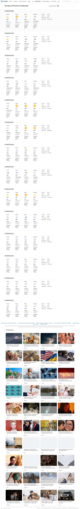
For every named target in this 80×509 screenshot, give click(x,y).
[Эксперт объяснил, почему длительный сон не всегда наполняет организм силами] (49, 498)
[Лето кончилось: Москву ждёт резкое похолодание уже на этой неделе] (49, 393)
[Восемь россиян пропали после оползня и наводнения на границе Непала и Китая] (31, 463)
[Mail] (1, 1)
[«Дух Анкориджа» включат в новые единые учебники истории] (31, 428)
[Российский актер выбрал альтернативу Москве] (14, 463)
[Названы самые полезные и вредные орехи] (31, 358)
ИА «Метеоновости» (76, 508)
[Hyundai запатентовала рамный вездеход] (66, 498)
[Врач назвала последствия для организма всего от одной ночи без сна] (14, 498)
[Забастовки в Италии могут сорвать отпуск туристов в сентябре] (14, 376)
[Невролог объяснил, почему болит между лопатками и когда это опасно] (31, 376)
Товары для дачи (43, 324)
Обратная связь (64, 508)
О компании (5, 508)
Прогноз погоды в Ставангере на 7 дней (44, 323)
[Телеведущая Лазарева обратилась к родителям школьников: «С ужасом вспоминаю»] (14, 428)
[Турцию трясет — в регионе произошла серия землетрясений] (49, 376)
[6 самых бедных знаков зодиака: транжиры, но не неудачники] (31, 498)
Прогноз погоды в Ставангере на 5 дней (26, 323)
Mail (1, 508)
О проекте (38, 508)
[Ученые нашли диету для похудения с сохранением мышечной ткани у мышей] (14, 411)
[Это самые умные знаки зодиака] (66, 480)
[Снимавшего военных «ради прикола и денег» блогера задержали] (49, 480)
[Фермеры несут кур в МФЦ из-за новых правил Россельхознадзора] (31, 341)
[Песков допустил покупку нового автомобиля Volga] (66, 446)
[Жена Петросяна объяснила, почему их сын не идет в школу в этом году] (66, 428)
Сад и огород (35, 324)
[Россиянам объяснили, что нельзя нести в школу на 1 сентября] (66, 393)
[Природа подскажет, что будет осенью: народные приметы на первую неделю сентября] (66, 341)
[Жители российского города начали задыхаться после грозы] (49, 341)
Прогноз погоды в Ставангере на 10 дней (62, 323)
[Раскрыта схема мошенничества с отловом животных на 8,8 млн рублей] (14, 446)
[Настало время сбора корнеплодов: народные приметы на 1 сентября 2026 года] (49, 463)
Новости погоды (75, 323)
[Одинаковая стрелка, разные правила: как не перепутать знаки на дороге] (31, 446)
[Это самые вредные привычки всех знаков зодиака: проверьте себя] (66, 411)
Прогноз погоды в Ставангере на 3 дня (9, 323)
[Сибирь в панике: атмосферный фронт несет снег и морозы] (31, 411)
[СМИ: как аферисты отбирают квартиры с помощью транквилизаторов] (31, 393)
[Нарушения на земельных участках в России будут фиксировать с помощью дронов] (66, 463)
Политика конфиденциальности (46, 508)
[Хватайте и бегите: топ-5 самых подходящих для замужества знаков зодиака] (49, 446)
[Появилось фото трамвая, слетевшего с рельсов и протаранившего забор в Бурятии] (66, 358)
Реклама (9, 508)
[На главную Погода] (5, 1)
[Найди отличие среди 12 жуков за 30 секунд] (14, 393)
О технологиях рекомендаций (56, 508)
